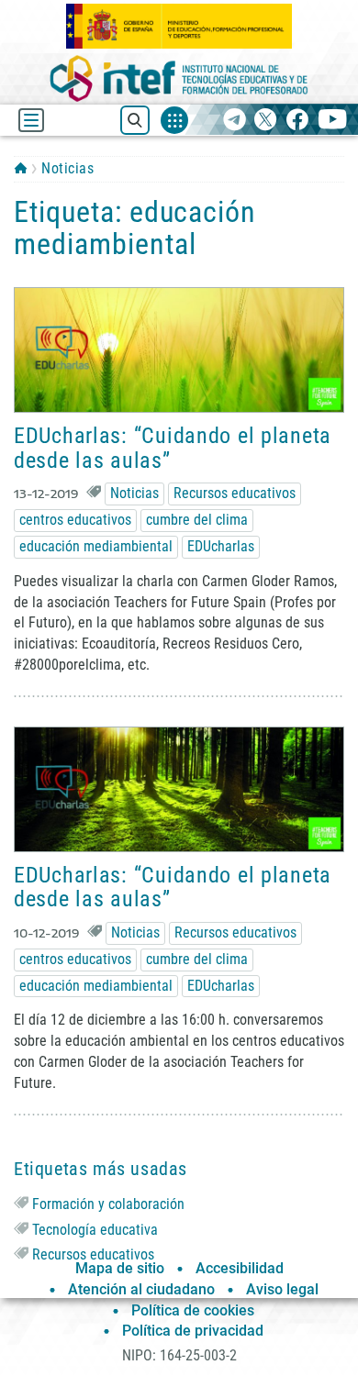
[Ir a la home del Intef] (179, 78)
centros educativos (75, 519)
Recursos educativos (234, 493)
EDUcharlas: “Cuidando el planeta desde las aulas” (172, 447)
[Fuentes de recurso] (174, 120)
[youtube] (333, 121)
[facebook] (296, 121)
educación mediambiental (96, 546)
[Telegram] (234, 121)
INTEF (21, 167)
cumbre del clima (197, 519)
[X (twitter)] (265, 121)
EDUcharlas (220, 546)
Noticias (67, 168)
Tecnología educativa (95, 1229)
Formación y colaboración (108, 1204)
